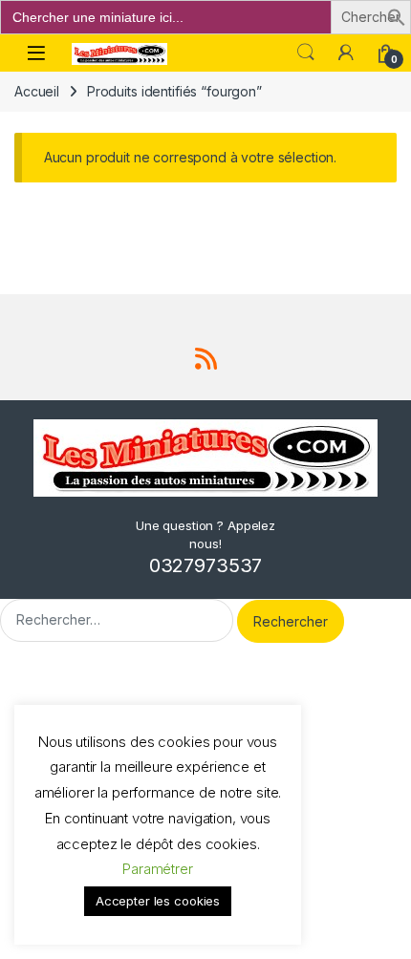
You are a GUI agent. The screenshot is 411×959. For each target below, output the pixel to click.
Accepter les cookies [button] (158, 900)
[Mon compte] (346, 52)
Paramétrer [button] (157, 869)
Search (305, 52)
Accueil (36, 91)
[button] (396, 16)
